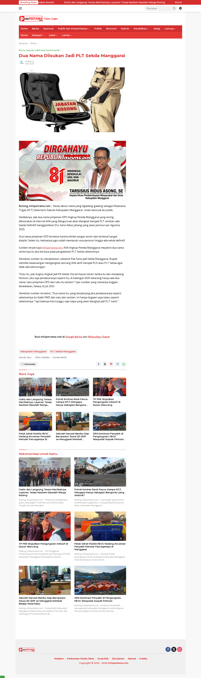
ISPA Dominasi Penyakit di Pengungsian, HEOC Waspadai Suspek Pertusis (108, 436)
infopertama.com (52, 247)
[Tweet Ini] (105, 364)
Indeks (143, 658)
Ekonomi (111, 28)
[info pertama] (46, 18)
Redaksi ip (29, 61)
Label (52, 35)
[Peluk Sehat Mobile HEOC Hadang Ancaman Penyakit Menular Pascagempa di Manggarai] (35, 421)
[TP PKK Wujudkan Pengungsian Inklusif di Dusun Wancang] (109, 387)
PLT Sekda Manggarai (63, 351)
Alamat (132, 658)
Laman (66, 35)
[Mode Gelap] (180, 8)
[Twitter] (173, 649)
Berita (35, 28)
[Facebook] (168, 649)
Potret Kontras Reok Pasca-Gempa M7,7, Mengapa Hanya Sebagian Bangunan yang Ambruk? (72, 402)
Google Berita (73, 336)
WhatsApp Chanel (99, 336)
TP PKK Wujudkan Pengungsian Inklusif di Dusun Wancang (106, 402)
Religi (157, 28)
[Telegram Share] (117, 364)
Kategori (37, 35)
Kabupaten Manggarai (33, 351)
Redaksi (59, 658)
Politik (98, 28)
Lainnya (169, 28)
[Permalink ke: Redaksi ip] (21, 62)
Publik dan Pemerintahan (73, 28)
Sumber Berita (60, 357)
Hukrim (125, 28)
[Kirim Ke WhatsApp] (123, 364)
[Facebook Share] (98, 364)
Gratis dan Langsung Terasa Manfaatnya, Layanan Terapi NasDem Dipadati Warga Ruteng (89, 2)
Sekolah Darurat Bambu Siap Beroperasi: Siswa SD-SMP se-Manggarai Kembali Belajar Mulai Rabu (72, 436)
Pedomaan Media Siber (80, 658)
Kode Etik (103, 658)
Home (24, 28)
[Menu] (21, 8)
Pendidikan (140, 28)
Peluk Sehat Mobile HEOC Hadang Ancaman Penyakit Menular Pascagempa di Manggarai (35, 436)
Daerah (29, 50)
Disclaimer (118, 658)
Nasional (48, 28)
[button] (174, 8)
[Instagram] (179, 649)
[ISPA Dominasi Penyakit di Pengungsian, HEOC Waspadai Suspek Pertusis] (109, 421)
